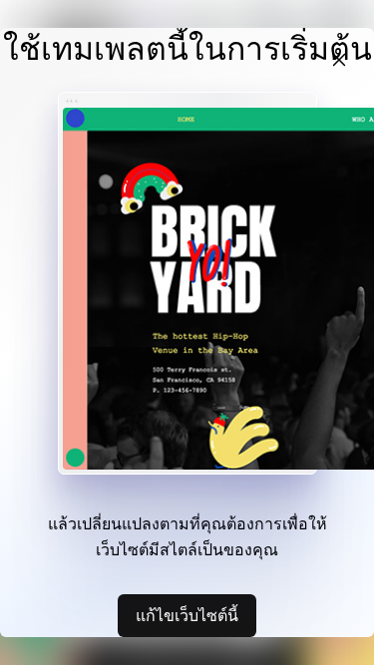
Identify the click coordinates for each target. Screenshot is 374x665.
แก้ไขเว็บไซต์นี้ (187, 615)
